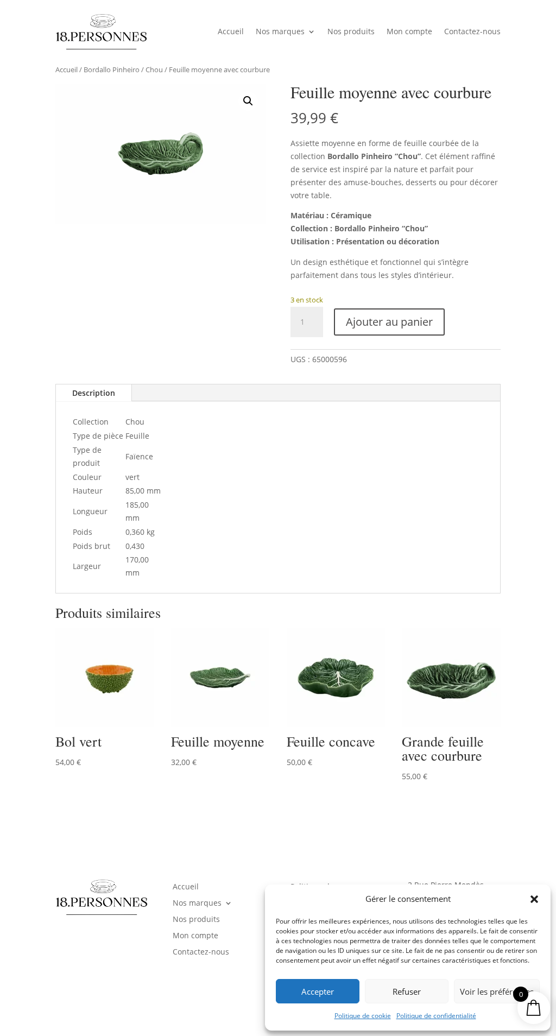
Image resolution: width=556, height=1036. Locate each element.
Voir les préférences (497, 991)
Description (93, 393)
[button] (534, 899)
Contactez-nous (472, 31)
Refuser (407, 991)
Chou (154, 69)
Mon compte (409, 31)
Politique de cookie (362, 1015)
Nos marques (280, 31)
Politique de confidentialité (436, 1015)
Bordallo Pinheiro (112, 69)
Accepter (317, 991)
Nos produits (351, 31)
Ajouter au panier (389, 321)
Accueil (231, 31)
